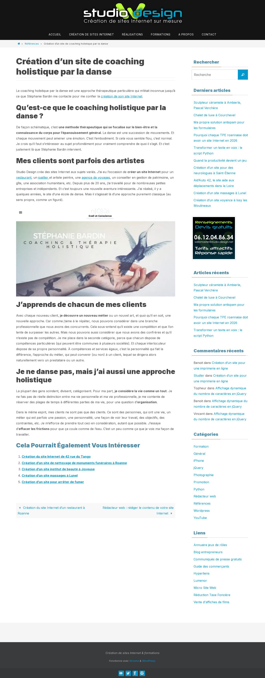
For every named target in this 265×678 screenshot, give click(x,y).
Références (32, 43)
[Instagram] (142, 673)
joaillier (43, 177)
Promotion (201, 482)
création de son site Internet (121, 96)
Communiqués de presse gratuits (218, 559)
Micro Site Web (205, 588)
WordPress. (149, 660)
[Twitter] (128, 673)
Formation (201, 446)
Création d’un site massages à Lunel (50, 475)
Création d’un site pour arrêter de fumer (53, 482)
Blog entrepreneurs (208, 552)
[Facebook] (135, 673)
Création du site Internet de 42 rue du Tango (56, 456)
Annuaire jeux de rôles (210, 545)
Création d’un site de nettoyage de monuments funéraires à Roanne (74, 463)
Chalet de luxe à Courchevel (214, 115)
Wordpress (202, 511)
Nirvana (134, 660)
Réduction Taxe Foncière (212, 595)
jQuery (198, 468)
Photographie (204, 475)
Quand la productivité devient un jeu (220, 160)
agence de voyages (96, 177)
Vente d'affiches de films (211, 602)
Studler (199, 375)
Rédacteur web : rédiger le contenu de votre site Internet (138, 510)
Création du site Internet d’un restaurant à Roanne (51, 510)
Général (199, 454)
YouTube (200, 518)
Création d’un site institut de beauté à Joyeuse (58, 469)
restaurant (23, 177)
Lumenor (200, 580)
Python (199, 489)
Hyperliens (202, 573)
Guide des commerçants (211, 566)
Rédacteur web (205, 496)
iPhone (199, 461)
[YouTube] (121, 673)
